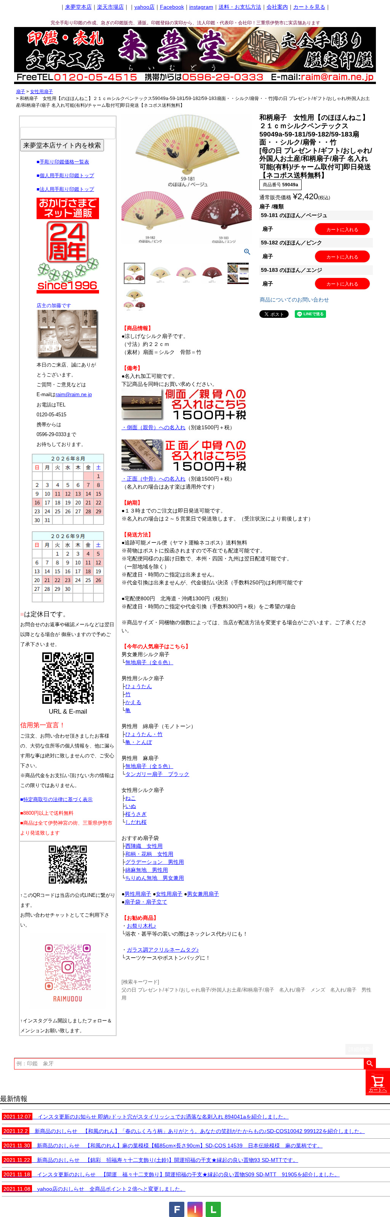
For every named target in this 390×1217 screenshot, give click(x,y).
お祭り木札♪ (141, 926)
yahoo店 (144, 7)
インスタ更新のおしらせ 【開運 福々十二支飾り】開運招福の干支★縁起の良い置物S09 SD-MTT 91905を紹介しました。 (171, 1174)
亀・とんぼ (138, 742)
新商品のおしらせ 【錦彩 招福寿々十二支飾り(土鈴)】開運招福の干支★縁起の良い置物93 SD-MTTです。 (150, 1160)
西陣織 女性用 (144, 846)
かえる (133, 702)
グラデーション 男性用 (154, 862)
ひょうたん (138, 686)
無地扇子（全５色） (149, 766)
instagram (201, 7)
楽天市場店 (110, 7)
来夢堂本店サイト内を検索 (62, 145)
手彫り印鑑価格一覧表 (64, 162)
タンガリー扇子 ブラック (157, 774)
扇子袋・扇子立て (146, 902)
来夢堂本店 (78, 7)
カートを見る (309, 7)
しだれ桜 (136, 822)
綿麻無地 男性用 (146, 870)
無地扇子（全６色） (149, 662)
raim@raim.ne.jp (74, 394)
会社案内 (277, 7)
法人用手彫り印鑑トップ (67, 189)
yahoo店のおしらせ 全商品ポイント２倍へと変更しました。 (94, 1189)
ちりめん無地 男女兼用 (154, 878)
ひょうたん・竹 (144, 734)
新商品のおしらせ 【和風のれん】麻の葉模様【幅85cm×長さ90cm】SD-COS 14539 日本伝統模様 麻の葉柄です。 (163, 1145)
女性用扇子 (41, 91)
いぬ (130, 806)
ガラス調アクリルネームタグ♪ (163, 950)
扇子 (20, 91)
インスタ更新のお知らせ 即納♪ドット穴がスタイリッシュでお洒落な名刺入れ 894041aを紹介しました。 (146, 1117)
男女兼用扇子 (203, 894)
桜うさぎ (136, 814)
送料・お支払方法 (240, 7)
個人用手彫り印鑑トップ (67, 175)
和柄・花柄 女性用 (149, 854)
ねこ (130, 798)
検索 (370, 1063)
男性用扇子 (138, 894)
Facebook (172, 7)
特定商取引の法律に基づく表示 (58, 799)
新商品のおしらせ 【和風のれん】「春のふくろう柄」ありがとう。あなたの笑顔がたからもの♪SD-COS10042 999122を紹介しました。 (184, 1131)
